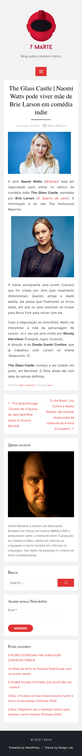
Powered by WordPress (24, 747)
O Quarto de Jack (53, 198)
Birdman (51, 181)
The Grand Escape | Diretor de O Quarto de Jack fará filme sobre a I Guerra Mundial (23, 415)
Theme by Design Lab (58, 747)
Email (12, 610)
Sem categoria (27, 385)
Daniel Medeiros (57, 125)
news (50, 385)
